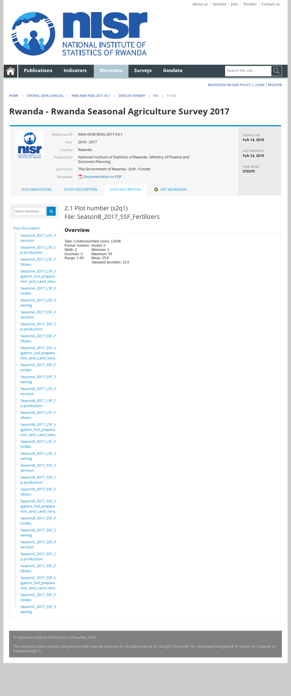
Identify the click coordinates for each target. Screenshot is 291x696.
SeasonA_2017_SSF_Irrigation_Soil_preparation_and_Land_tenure (39, 352)
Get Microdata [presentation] (173, 189)
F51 (156, 95)
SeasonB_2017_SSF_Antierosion (40, 468)
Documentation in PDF (102, 176)
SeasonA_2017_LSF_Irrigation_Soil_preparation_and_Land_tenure (39, 276)
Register (275, 85)
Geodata (172, 70)
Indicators (75, 70)
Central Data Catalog (45, 95)
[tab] (36, 189)
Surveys (143, 70)
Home (13, 95)
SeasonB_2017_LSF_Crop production (40, 403)
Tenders (250, 4)
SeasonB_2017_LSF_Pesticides (40, 444)
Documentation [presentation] (36, 189)
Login (259, 85)
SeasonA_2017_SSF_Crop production (40, 326)
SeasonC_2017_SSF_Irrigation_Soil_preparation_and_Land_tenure (39, 582)
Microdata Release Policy (229, 85)
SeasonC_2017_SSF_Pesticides (40, 597)
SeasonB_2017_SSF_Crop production (40, 480)
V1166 (171, 95)
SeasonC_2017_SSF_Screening (39, 609)
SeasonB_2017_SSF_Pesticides (40, 520)
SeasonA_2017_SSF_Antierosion (40, 314)
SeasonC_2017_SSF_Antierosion (40, 544)
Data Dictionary (132, 95)
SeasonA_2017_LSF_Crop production (40, 250)
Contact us (270, 4)
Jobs (234, 4)
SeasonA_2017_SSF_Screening (39, 379)
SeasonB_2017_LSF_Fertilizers (39, 415)
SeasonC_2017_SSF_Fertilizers (39, 568)
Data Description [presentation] (125, 189)
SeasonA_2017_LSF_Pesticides (40, 291)
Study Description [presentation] (80, 189)
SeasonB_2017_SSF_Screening (39, 532)
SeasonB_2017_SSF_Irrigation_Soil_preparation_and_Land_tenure (39, 506)
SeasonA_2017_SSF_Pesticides (40, 367)
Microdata (111, 70)
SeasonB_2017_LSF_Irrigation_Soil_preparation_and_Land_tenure (39, 429)
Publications (38, 70)
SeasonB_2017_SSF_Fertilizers (39, 492)
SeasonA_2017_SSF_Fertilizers (39, 338)
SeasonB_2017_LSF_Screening (39, 456)
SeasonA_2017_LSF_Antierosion (40, 238)
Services (219, 4)
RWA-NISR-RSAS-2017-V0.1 (91, 95)
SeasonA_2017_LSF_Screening (39, 302)
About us (200, 4)
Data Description (26, 228)
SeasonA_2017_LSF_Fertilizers (39, 262)
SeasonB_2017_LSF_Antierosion (40, 391)
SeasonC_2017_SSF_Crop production (40, 556)
